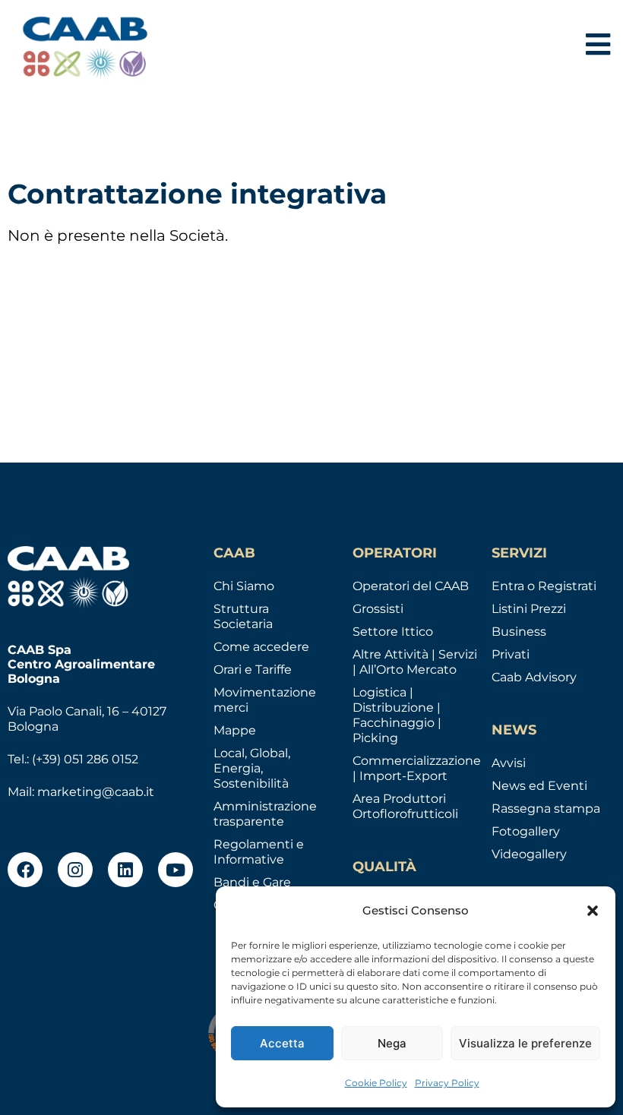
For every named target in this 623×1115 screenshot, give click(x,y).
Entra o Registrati (544, 586)
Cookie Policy (376, 1082)
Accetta (282, 1043)
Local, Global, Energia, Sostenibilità (251, 768)
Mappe (234, 730)
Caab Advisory (534, 677)
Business (519, 631)
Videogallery (529, 854)
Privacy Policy (447, 1082)
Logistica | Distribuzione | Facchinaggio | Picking (397, 715)
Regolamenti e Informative (258, 852)
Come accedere (261, 647)
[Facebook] (25, 869)
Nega (392, 1043)
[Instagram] (75, 869)
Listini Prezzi (529, 609)
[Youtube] (175, 869)
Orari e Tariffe (252, 669)
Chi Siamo (243, 586)
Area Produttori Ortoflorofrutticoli (405, 806)
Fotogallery (526, 831)
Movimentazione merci (264, 700)
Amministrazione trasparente (265, 814)
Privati (511, 654)
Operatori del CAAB (411, 586)
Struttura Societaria (243, 616)
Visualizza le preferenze (525, 1043)
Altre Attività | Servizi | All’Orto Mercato (415, 662)
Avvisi (509, 763)
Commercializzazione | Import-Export (417, 768)
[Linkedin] (125, 869)
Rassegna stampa (546, 808)
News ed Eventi (539, 786)
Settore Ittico (393, 631)
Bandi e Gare (252, 882)
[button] (592, 910)
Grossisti (378, 609)
